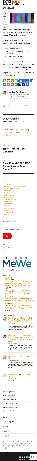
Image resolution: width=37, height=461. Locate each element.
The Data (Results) (10, 199)
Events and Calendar (10, 193)
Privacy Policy (8, 212)
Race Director (10, 106)
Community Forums (9, 392)
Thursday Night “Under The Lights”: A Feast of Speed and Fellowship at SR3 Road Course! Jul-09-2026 (19, 307)
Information (6, 108)
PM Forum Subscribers (10, 403)
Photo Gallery (8, 204)
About (6, 180)
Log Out (6, 436)
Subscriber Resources (9, 399)
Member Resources (10, 210)
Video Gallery (8, 206)
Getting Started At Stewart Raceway (15, 186)
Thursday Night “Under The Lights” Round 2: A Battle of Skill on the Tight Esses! (19, 300)
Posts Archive (8, 184)
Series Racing (8, 197)
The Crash (8, 278)
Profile (5, 426)
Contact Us (7, 191)
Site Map (7, 215)
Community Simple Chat (10, 411)
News (6, 182)
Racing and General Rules (12, 188)
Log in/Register (8, 422)
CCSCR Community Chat (10, 407)
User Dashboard (9, 208)
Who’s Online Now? (9, 395)
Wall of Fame (8, 202)
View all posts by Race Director (18, 98)
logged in (16, 121)
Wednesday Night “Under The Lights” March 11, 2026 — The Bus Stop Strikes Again (20, 338)
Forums (6, 431)
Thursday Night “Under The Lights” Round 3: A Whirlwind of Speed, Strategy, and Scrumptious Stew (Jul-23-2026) (19, 292)
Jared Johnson (13, 375)
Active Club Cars (9, 195)
